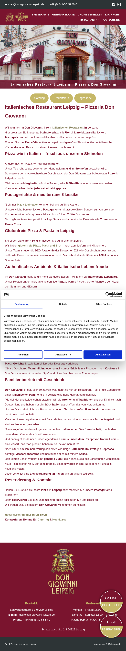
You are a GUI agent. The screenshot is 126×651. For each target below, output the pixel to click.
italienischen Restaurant (68, 127)
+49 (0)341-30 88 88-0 (36, 619)
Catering (39, 98)
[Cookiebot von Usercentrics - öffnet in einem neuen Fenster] (108, 294)
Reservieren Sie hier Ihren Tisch (26, 514)
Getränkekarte (63, 14)
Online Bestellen (90, 14)
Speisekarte (40, 14)
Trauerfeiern (61, 98)
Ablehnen (23, 354)
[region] (63, 57)
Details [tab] (63, 304)
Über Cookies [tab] (104, 304)
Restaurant (87, 19)
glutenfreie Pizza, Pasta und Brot (39, 245)
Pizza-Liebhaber (27, 204)
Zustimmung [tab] (22, 304)
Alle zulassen (103, 354)
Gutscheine (111, 19)
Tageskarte (85, 98)
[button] (5, 57)
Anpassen (61, 354)
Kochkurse (59, 519)
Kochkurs (112, 14)
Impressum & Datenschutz (107, 644)
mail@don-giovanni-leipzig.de (37, 614)
